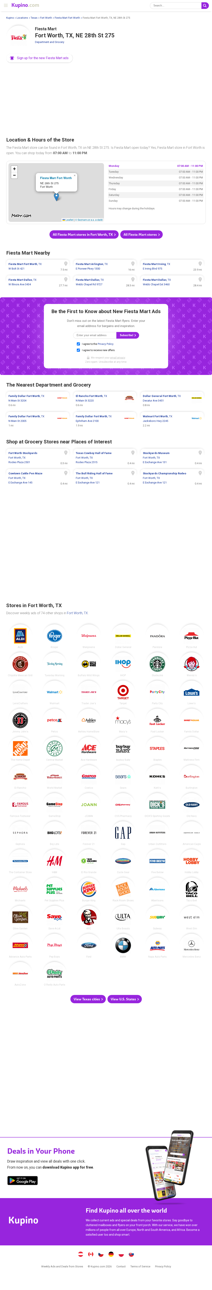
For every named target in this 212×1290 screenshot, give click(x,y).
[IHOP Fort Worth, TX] (123, 664)
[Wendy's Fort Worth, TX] (191, 664)
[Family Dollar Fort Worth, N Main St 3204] (37, 401)
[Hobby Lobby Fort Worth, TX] (191, 861)
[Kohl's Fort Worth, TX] (157, 777)
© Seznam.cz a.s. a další (89, 219)
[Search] (205, 5)
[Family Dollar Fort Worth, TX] (191, 721)
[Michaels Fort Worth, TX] (20, 889)
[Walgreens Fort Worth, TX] (89, 636)
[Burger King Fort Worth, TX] (89, 889)
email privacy (117, 357)
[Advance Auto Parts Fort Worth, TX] (20, 946)
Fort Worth (46, 17)
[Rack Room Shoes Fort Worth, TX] (123, 889)
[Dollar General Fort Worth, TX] (123, 636)
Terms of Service (140, 1266)
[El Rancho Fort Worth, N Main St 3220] (105, 401)
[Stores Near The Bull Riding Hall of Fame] (105, 478)
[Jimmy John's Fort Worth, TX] (20, 721)
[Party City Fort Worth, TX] (157, 693)
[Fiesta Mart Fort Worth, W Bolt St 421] (37, 266)
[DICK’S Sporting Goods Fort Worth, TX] (157, 805)
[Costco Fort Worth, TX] (89, 777)
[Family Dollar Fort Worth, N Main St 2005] (37, 421)
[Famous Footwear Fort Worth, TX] (20, 805)
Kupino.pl (121, 1255)
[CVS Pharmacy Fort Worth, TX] (123, 805)
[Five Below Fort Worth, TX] (157, 861)
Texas (34, 17)
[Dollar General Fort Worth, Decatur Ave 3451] (172, 401)
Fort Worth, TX (77, 613)
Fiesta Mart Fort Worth (67, 17)
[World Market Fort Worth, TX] (54, 777)
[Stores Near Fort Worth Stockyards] (37, 458)
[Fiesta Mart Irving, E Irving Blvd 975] (172, 266)
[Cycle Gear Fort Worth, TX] (123, 861)
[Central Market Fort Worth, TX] (54, 749)
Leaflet (69, 219)
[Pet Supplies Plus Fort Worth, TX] (54, 889)
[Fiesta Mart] (18, 38)
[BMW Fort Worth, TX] (123, 946)
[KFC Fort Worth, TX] (89, 918)
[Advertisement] (106, 98)
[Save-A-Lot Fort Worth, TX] (54, 918)
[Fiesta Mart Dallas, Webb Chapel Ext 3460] (172, 282)
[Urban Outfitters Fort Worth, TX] (157, 833)
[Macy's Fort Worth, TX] (123, 721)
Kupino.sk (131, 1255)
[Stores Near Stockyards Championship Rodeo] (172, 478)
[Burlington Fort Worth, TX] (191, 777)
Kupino (10, 17)
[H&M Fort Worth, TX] (54, 861)
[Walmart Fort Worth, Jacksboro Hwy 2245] (172, 421)
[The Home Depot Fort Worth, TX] (20, 749)
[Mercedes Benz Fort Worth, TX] (191, 946)
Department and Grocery (49, 42)
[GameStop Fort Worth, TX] (54, 805)
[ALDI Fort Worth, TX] (20, 636)
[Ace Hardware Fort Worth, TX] (89, 749)
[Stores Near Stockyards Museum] (172, 458)
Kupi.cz (101, 1255)
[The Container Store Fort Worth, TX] (20, 861)
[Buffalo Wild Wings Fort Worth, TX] (89, 664)
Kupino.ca (91, 1255)
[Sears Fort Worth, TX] (123, 777)
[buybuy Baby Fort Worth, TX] (123, 749)
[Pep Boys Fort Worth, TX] (54, 946)
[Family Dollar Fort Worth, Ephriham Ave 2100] (105, 421)
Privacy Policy (105, 344)
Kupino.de (111, 1255)
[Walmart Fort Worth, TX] (54, 693)
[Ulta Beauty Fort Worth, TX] (123, 918)
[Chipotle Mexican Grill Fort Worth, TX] (20, 664)
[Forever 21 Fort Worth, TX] (89, 833)
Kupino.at (81, 1255)
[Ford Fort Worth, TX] (89, 946)
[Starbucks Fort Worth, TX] (157, 664)
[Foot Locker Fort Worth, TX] (157, 721)
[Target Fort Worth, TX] (123, 693)
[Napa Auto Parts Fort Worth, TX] (157, 946)
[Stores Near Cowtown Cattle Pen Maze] (37, 478)
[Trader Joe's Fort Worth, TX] (89, 693)
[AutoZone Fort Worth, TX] (20, 974)
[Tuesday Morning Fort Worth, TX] (54, 664)
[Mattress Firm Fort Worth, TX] (191, 749)
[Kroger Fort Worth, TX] (54, 636)
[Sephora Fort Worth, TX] (20, 833)
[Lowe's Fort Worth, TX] (191, 693)
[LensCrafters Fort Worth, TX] (20, 693)
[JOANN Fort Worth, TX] (89, 805)
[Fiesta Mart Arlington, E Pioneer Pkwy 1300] (105, 266)
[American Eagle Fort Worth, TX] (191, 833)
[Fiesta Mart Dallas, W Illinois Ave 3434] (37, 282)
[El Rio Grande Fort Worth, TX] (89, 861)
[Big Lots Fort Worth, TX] (54, 833)
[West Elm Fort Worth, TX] (191, 918)
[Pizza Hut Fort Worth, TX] (191, 636)
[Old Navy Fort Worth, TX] (191, 805)
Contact (121, 1266)
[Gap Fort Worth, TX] (123, 833)
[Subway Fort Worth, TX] (157, 918)
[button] (39, 58)
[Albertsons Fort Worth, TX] (157, 889)
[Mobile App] (22, 1181)
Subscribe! (127, 335)
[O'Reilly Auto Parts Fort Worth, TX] (54, 974)
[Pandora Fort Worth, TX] (157, 636)
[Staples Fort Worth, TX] (157, 749)
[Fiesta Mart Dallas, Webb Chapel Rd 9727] (105, 282)
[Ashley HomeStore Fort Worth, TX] (89, 721)
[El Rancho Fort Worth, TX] (20, 777)
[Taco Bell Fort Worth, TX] (191, 889)
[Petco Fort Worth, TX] (54, 721)
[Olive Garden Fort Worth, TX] (20, 918)
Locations (22, 17)
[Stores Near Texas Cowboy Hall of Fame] (105, 458)
